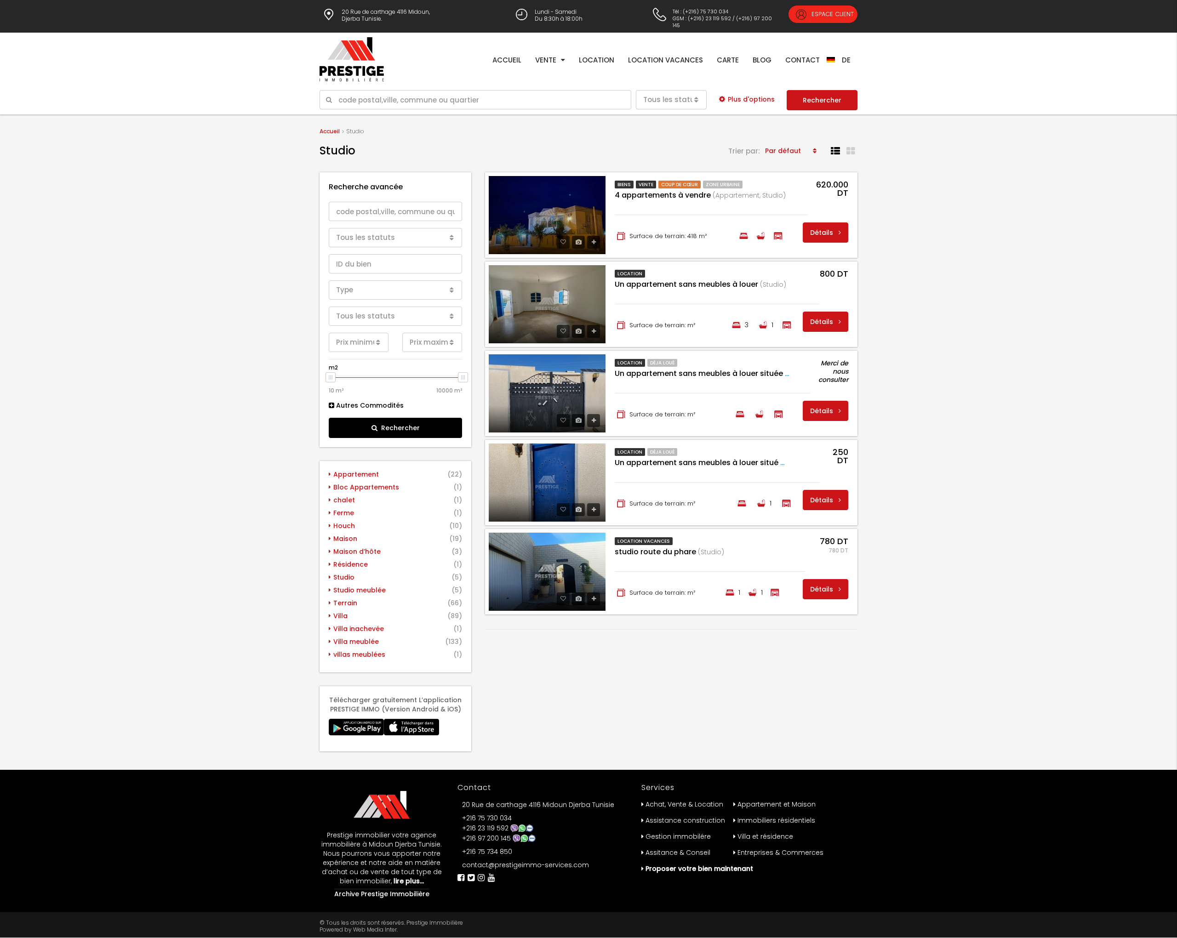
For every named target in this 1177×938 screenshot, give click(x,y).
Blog (762, 60)
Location (596, 60)
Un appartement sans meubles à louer (700, 284)
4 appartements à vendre (700, 195)
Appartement (356, 474)
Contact (802, 60)
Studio (343, 577)
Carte (728, 60)
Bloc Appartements (366, 487)
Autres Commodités (369, 405)
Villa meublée (356, 641)
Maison (345, 538)
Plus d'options (751, 99)
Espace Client (832, 14)
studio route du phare (669, 551)
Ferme (343, 512)
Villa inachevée (358, 628)
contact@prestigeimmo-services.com (525, 865)
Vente (545, 60)
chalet (344, 500)
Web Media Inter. (375, 929)
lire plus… (408, 881)
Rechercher (822, 100)
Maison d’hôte (357, 551)
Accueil (506, 60)
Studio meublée (359, 590)
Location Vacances (665, 60)
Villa (340, 615)
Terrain (345, 603)
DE (846, 60)
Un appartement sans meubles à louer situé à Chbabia (731, 462)
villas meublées (359, 654)
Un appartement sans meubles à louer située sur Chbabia (737, 373)
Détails (822, 232)
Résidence (350, 564)
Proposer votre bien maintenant (699, 868)
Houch (344, 525)
